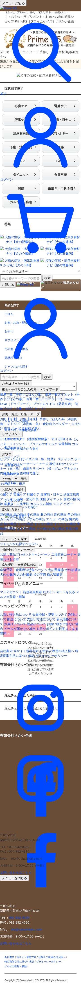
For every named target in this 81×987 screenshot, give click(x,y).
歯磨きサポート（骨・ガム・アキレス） (51, 468)
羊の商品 (74, 514)
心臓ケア (6, 494)
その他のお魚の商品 (50, 528)
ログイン (49, 592)
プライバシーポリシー (51, 655)
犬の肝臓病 (24, 574)
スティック (65, 459)
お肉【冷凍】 (9, 419)
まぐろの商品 (43, 524)
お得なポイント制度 (50, 628)
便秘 (43, 499)
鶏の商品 (6, 514)
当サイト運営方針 (26, 651)
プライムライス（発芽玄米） (53, 404)
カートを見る (65, 592)
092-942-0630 (19, 918)
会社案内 (6, 651)
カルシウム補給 (41, 504)
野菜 (7, 428)
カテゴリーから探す (16, 383)
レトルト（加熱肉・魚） (24, 424)
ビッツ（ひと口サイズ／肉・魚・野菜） (28, 459)
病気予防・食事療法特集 (19, 564)
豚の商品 (46, 514)
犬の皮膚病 (73, 570)
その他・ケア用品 (14, 478)
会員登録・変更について (49, 614)
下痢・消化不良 (28, 499)
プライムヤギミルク (43, 444)
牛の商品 (33, 514)
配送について (16, 619)
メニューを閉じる (14, 878)
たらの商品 (25, 524)
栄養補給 (64, 444)
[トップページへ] (8, 8)
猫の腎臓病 (55, 574)
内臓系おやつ (9, 473)
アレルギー (8, 499)
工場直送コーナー (63, 554)
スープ (16, 428)
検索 (47, 278)
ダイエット (55, 499)
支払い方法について (41, 619)
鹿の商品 (60, 514)
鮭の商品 (10, 524)
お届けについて (15, 624)
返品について (36, 624)
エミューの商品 (57, 519)
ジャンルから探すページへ (19, 544)
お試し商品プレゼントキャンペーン (25, 554)
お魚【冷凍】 (29, 419)
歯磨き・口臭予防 (16, 504)
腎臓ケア (20, 494)
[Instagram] (40, 747)
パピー (68, 504)
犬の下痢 (39, 574)
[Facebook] (40, 828)
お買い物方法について (16, 614)
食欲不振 (69, 499)
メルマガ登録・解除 (15, 966)
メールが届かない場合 (20, 628)
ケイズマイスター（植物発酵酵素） (25, 439)
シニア (58, 504)
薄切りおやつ (58, 464)
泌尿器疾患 (71, 494)
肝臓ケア (33, 494)
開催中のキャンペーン (17, 549)
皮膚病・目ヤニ (51, 494)
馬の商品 (20, 514)
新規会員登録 (32, 592)
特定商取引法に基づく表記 (19, 961)
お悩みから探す (28, 448)
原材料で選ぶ (31, 428)
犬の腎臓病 (56, 570)
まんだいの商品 (65, 524)
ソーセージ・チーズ (34, 464)
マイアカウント (11, 592)
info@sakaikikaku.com (26, 929)
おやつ (6, 454)
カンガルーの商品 (12, 519)
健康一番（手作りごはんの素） (22, 394)
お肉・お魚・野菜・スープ (21, 414)
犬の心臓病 (8, 574)
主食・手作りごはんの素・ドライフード (30, 389)
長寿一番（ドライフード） (45, 399)
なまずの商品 (26, 528)
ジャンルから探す (14, 538)
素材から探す (11, 509)
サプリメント (11, 434)
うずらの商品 (35, 519)
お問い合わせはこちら (16, 872)
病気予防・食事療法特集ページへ (23, 570)
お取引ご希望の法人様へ (57, 651)
